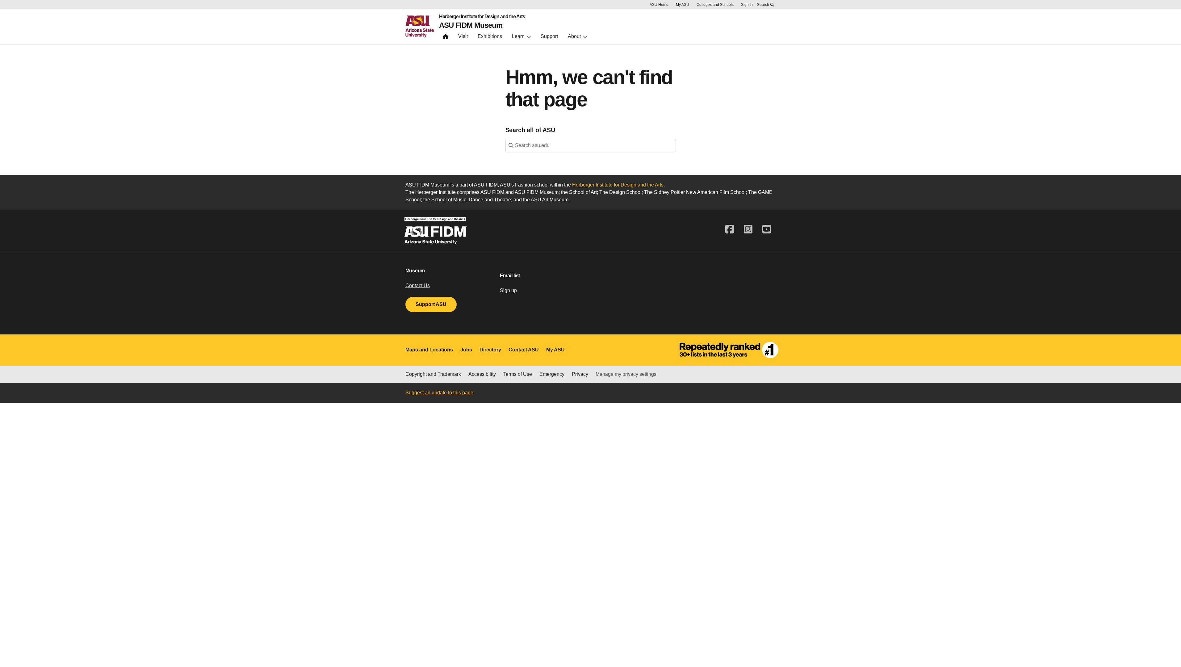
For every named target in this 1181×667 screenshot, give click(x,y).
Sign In (747, 4)
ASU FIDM (492, 192)
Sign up (508, 290)
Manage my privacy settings (626, 374)
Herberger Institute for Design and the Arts (482, 16)
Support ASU (431, 304)
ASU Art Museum (549, 199)
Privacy (580, 374)
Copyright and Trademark (433, 374)
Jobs (466, 349)
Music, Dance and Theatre (482, 199)
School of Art (583, 192)
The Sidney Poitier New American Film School (695, 192)
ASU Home (659, 4)
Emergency (551, 374)
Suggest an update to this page (439, 392)
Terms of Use (517, 374)
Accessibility (482, 374)
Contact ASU (524, 349)
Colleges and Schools (715, 4)
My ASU (682, 4)
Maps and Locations (429, 349)
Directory (490, 349)
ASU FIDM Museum (470, 25)
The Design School (620, 192)
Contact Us (417, 285)
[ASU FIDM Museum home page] (445, 37)
